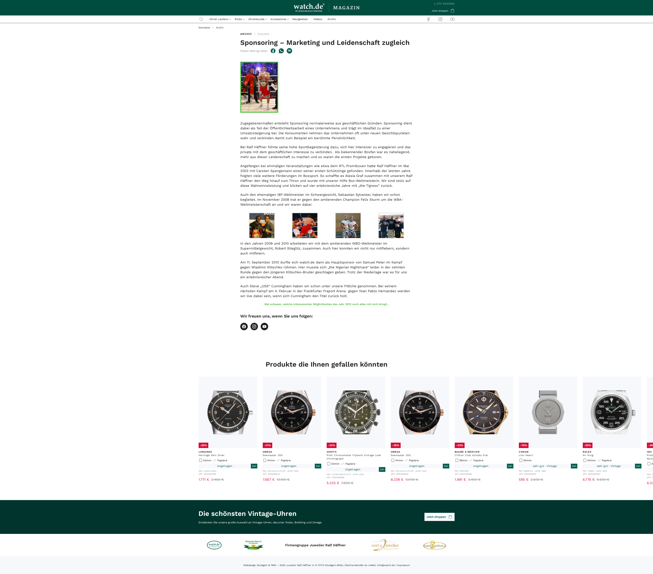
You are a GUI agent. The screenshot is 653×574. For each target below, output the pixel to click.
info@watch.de (386, 565)
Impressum (403, 565)
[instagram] (440, 19)
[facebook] (428, 19)
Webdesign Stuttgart (255, 565)
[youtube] (452, 19)
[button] (254, 51)
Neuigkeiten (300, 19)
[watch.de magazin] (326, 7)
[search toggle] (201, 19)
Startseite (204, 27)
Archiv (332, 19)
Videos (317, 19)
